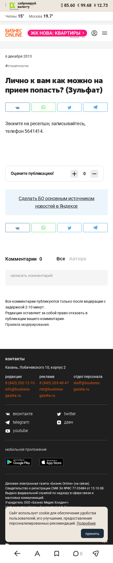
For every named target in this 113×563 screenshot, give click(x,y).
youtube (20, 430)
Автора (77, 258)
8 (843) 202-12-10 (20, 383)
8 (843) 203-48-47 (54, 383)
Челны (11, 16)
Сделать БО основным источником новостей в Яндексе (56, 202)
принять (92, 533)
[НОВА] (55, 33)
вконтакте (22, 413)
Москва (35, 16)
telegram (20, 422)
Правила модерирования (27, 324)
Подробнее (86, 523)
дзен (68, 422)
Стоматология (18, 66)
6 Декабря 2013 (18, 56)
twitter (69, 413)
